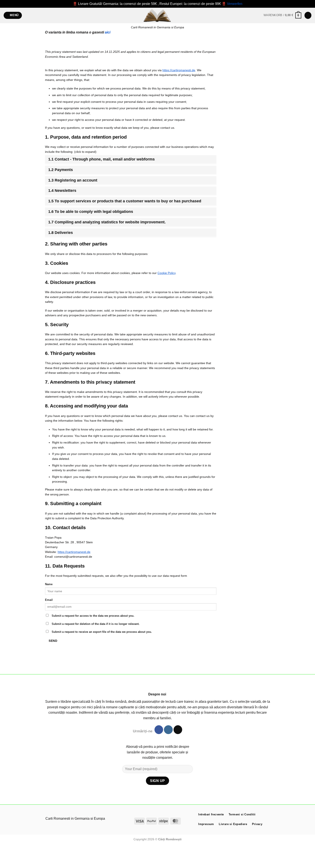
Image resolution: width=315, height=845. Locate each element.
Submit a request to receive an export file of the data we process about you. (101, 631)
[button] (13, 15)
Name (48, 584)
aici (107, 32)
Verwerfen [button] (234, 4)
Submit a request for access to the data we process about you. (92, 615)
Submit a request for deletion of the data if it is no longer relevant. (95, 623)
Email (49, 599)
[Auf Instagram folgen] (168, 729)
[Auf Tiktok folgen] (178, 729)
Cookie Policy (167, 273)
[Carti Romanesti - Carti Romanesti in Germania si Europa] (157, 15)
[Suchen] (307, 15)
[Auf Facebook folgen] (158, 729)
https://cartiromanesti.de (178, 70)
